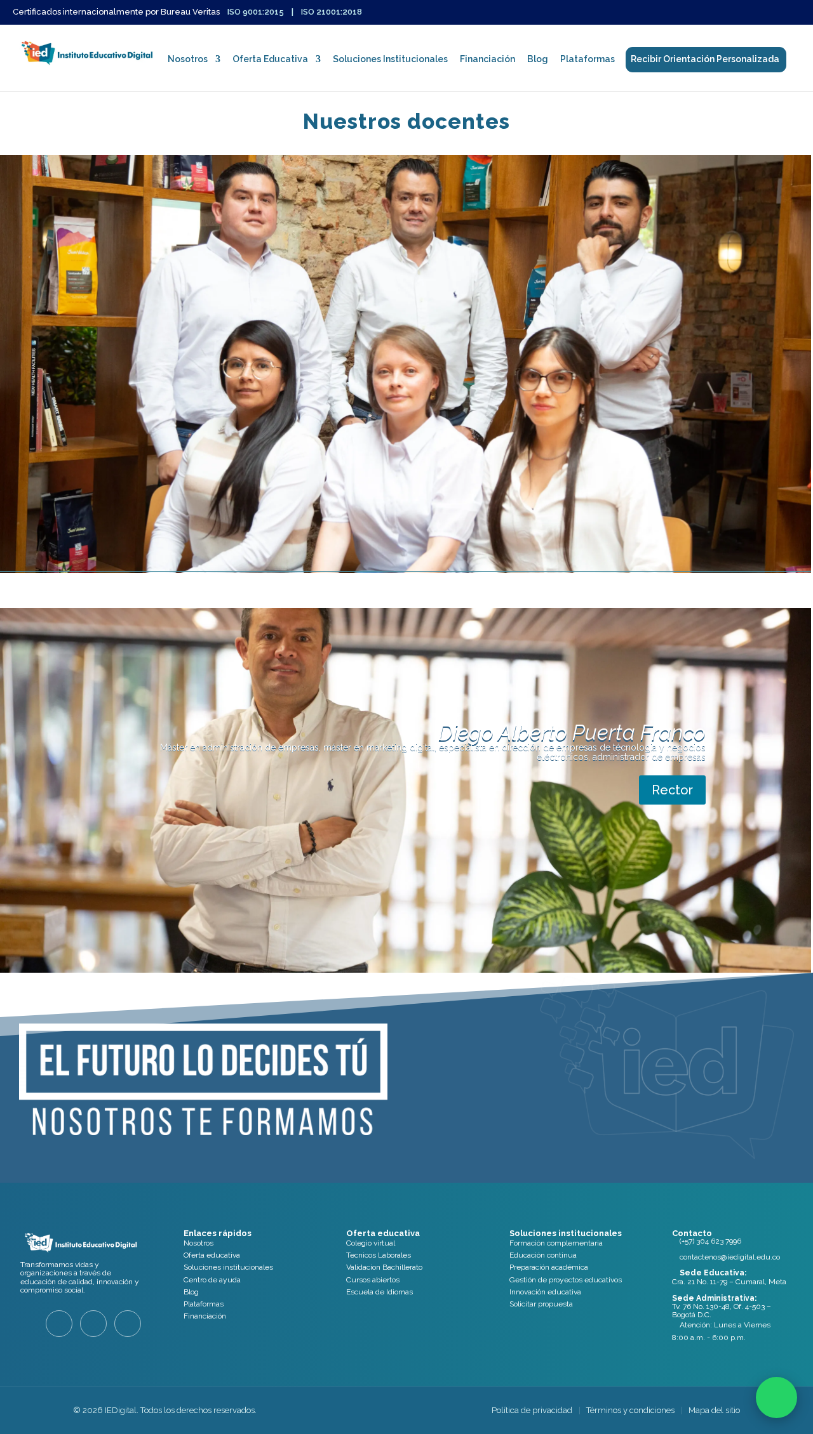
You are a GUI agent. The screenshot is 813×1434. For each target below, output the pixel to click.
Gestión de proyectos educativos (565, 1279)
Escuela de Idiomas (379, 1291)
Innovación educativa (545, 1291)
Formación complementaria (556, 1243)
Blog (537, 59)
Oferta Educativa (270, 59)
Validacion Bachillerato (384, 1267)
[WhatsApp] (776, 1397)
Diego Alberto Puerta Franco (572, 732)
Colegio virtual (370, 1243)
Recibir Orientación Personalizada (705, 59)
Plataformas (587, 59)
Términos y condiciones (630, 1410)
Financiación (487, 59)
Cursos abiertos (373, 1279)
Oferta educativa (212, 1255)
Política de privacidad (532, 1410)
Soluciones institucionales (228, 1267)
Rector (672, 790)
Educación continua (543, 1255)
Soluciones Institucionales (390, 59)
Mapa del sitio (714, 1410)
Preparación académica (548, 1267)
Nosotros (188, 59)
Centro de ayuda (212, 1279)
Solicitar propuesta (541, 1303)
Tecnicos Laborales (378, 1255)
